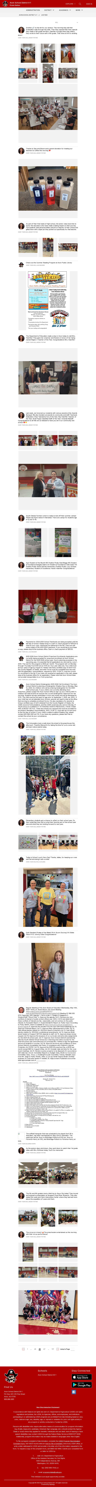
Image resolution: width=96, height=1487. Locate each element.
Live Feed (44, 15)
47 (44, 1349)
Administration (33, 10)
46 (40, 1349)
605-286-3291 (9, 1399)
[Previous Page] (23, 1349)
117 (53, 1349)
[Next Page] (58, 1349)
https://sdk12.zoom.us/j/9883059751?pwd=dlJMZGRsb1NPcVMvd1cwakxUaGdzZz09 (43, 1012)
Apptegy (52, 1484)
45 (35, 1349)
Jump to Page (65, 1349)
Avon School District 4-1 (28, 15)
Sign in (89, 4)
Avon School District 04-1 (47, 1375)
